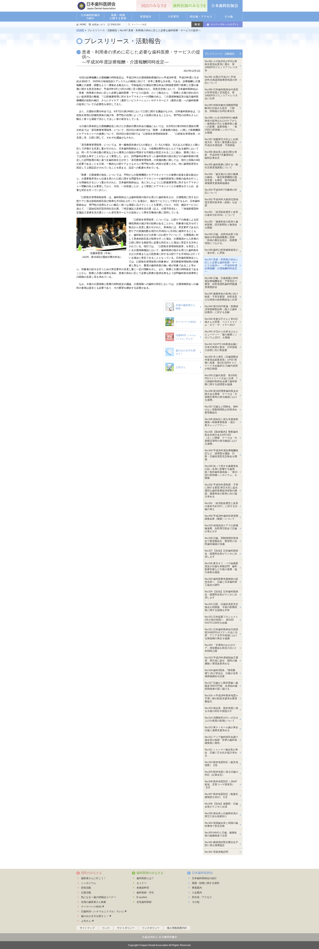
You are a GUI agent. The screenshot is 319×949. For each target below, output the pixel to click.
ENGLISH (115, 24)
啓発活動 (86, 887)
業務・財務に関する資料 (205, 883)
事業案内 (197, 887)
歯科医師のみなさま (150, 872)
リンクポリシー (151, 927)
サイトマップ (87, 927)
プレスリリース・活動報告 (220, 53)
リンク (106, 927)
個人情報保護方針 (177, 927)
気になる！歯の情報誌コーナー (98, 897)
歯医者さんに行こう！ (93, 878)
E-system (142, 897)
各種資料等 (143, 887)
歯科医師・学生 (145, 892)
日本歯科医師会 (202, 872)
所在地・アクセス (202, 897)
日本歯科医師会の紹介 (204, 878)
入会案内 (197, 892)
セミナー (142, 883)
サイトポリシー (126, 927)
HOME (83, 24)
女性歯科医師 (144, 902)
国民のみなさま (91, 872)
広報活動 (86, 892)
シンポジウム (88, 883)
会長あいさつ (98, 24)
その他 (195, 902)
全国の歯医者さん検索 (93, 902)
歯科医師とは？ (145, 878)
